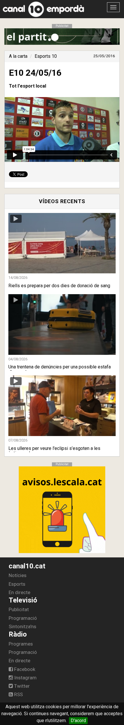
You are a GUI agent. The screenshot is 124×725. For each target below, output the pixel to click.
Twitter (21, 686)
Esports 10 (46, 56)
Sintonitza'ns (22, 626)
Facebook (24, 669)
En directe (19, 592)
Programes (21, 644)
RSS (18, 694)
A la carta (18, 56)
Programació (23, 618)
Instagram (25, 678)
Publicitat (19, 609)
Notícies (18, 575)
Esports (17, 584)
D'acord (78, 720)
